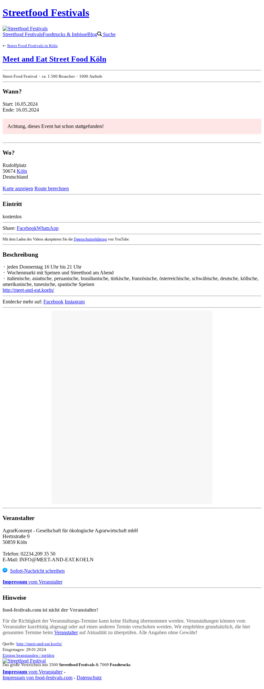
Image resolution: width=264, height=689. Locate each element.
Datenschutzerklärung (90, 239)
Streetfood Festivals (22, 34)
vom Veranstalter (32, 582)
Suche (109, 34)
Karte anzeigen (18, 188)
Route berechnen (51, 188)
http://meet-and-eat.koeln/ (28, 290)
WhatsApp (48, 228)
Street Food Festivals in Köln (32, 45)
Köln (22, 171)
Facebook (27, 228)
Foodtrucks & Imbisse (64, 34)
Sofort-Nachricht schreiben (37, 571)
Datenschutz (89, 677)
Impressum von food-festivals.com (37, 677)
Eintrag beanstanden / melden (28, 655)
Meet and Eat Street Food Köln (54, 59)
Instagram (75, 301)
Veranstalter (66, 632)
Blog (92, 34)
